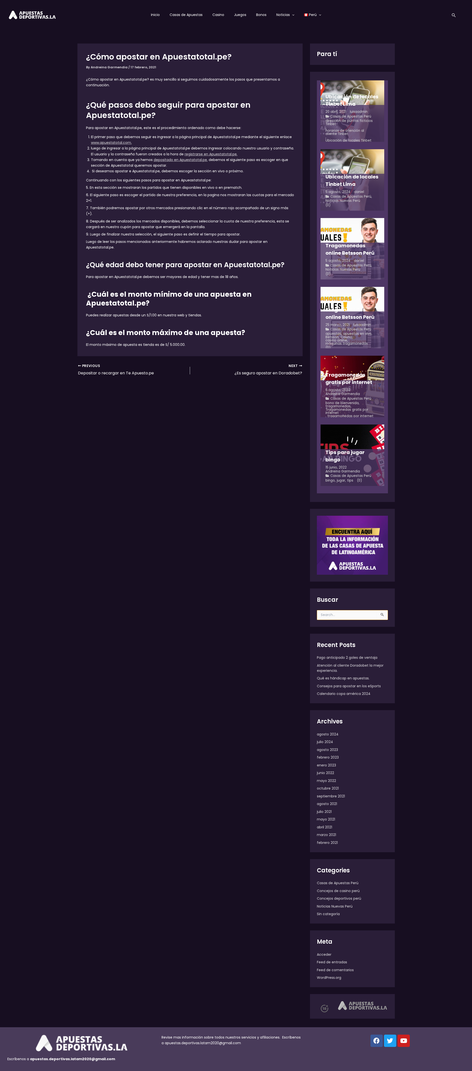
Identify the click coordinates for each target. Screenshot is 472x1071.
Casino (218, 14)
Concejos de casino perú (338, 890)
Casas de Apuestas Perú (350, 116)
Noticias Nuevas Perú (342, 201)
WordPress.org (329, 977)
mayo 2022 (326, 780)
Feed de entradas (332, 962)
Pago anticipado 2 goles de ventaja (347, 657)
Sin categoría (328, 913)
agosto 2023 (327, 749)
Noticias (283, 14)
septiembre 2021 (331, 796)
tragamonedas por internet (350, 416)
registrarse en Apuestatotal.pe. (211, 154)
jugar (341, 480)
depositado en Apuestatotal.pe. (181, 159)
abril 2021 (324, 827)
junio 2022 (325, 772)
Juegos (240, 14)
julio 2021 (324, 811)
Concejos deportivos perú (339, 898)
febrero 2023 (328, 757)
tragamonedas (338, 406)
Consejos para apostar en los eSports (349, 686)
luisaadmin (359, 111)
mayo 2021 (326, 819)
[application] (292, 15)
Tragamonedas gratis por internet (346, 411)
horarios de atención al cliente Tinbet (344, 132)
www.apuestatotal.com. (111, 142)
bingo (330, 480)
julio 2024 (325, 741)
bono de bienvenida (342, 403)
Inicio (155, 14)
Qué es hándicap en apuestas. (343, 678)
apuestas (333, 333)
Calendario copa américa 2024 (343, 693)
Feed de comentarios (335, 970)
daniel (359, 191)
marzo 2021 (326, 834)
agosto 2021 (327, 803)
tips (350, 480)
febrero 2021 (327, 842)
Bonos (261, 14)
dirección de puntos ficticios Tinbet (349, 122)
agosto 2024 (328, 734)
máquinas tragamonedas (346, 343)
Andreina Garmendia (342, 394)
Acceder (324, 954)
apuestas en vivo (357, 333)
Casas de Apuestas (186, 14)
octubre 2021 (328, 788)
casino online (336, 340)
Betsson (332, 337)
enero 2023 (326, 765)
